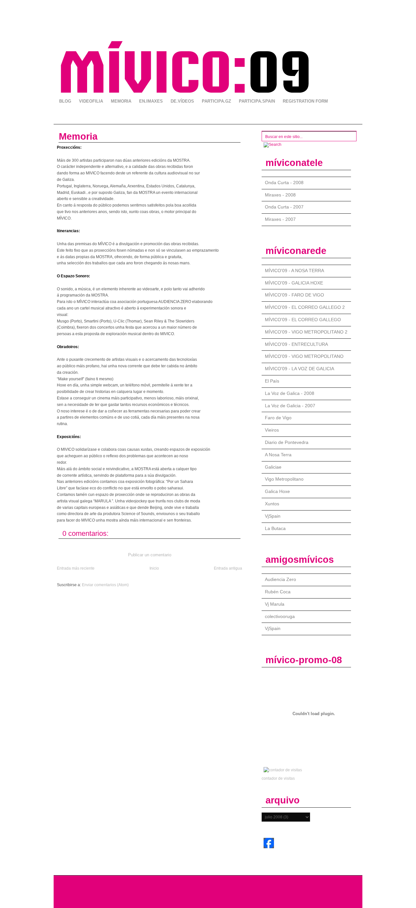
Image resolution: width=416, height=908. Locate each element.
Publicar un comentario (149, 554)
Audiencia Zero (280, 579)
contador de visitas (278, 778)
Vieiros (272, 430)
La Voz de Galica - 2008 (289, 393)
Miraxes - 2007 (280, 219)
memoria (121, 101)
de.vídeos (182, 101)
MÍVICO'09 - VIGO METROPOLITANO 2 (306, 331)
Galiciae (273, 467)
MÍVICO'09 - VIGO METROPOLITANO (304, 356)
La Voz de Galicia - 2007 (290, 405)
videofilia (91, 101)
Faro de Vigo (278, 417)
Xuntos (272, 503)
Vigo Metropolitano (284, 479)
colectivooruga (280, 616)
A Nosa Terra (278, 454)
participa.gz (216, 101)
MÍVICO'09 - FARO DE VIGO (294, 294)
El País (272, 381)
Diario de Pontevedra (286, 442)
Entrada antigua (228, 568)
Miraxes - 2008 (280, 194)
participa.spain (257, 101)
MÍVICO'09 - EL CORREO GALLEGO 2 (305, 307)
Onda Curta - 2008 (284, 182)
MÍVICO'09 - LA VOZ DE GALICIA (299, 368)
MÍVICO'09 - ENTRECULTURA (296, 344)
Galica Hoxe (277, 491)
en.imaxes (151, 101)
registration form (305, 101)
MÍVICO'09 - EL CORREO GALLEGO (303, 319)
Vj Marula (274, 604)
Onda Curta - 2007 (284, 206)
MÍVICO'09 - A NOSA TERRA (294, 270)
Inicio (154, 568)
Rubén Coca (278, 591)
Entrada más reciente (76, 568)
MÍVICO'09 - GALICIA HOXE (294, 282)
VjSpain (272, 516)
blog (65, 101)
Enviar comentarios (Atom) (105, 585)
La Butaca (275, 528)
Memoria (78, 136)
